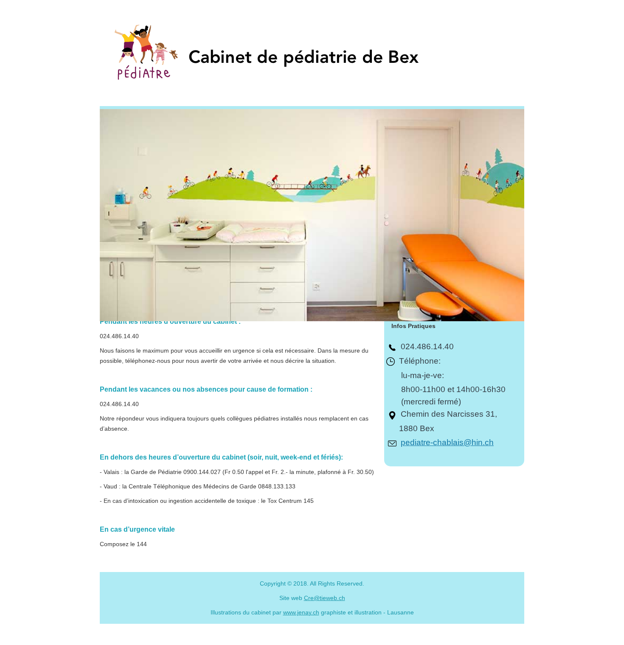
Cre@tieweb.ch (324, 598)
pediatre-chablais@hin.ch (447, 442)
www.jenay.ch (301, 612)
